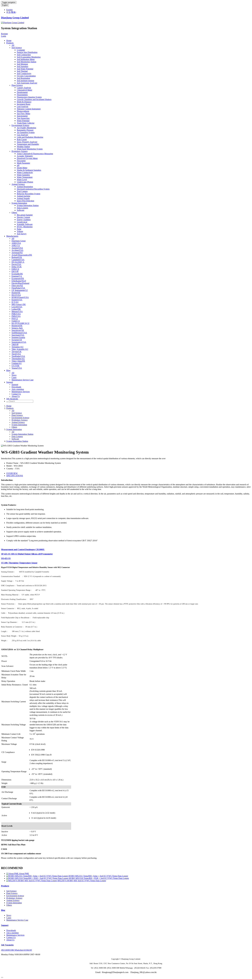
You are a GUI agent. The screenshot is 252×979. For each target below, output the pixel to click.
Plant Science (17, 85)
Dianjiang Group (19, 241)
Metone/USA (17, 311)
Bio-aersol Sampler (25, 215)
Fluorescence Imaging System (29, 97)
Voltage (20, 231)
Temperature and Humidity (28, 144)
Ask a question (18, 389)
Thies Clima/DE (18, 361)
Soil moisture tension (25, 80)
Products (10, 43)
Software (20, 210)
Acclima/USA (17, 250)
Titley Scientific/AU (20, 349)
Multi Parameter (23, 163)
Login (3, 36)
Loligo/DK (16, 309)
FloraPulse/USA (18, 288)
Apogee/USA (17, 248)
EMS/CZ (15, 269)
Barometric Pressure (25, 130)
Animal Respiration (25, 186)
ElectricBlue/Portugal (20, 283)
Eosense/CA (17, 276)
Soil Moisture (22, 64)
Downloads (16, 387)
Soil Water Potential (25, 69)
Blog (8, 370)
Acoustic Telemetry (25, 156)
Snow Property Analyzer (27, 142)
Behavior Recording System (28, 194)
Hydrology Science (20, 151)
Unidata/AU (17, 363)
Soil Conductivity (24, 73)
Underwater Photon (25, 182)
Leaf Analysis (22, 106)
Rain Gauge (22, 139)
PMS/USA (16, 316)
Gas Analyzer (22, 135)
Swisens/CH (17, 340)
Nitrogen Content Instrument (29, 109)
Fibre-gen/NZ (17, 285)
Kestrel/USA (17, 300)
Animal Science (18, 184)
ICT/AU (15, 302)
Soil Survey (22, 234)
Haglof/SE (16, 293)
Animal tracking (23, 196)
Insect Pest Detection (25, 201)
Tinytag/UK (17, 351)
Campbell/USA (18, 260)
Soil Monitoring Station (26, 62)
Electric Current (23, 217)
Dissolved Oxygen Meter (27, 158)
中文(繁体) (11, 12)
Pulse (19, 229)
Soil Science (17, 47)
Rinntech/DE (17, 326)
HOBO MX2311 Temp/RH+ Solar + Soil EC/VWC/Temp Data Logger (98, 876)
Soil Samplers (22, 66)
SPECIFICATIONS (14, 476)
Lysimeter (21, 50)
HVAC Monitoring (25, 227)
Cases (14, 377)
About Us (16, 396)
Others (14, 212)
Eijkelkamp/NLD (19, 281)
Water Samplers (23, 175)
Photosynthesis (23, 111)
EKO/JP (15, 271)
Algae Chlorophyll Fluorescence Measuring (35, 153)
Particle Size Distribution (27, 52)
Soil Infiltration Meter (26, 59)
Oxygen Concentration (26, 76)
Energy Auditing (24, 219)
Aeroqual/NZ (17, 252)
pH (18, 165)
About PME (24, 873)
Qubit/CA (16, 321)
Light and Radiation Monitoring (30, 137)
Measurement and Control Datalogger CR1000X (22, 549)
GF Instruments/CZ (20, 290)
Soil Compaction (24, 55)
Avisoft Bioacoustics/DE (22, 255)
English (5, 5)
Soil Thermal (22, 71)
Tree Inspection (23, 118)
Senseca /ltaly (17, 328)
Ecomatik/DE (17, 274)
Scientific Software (25, 224)
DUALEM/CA (18, 262)
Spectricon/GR (18, 330)
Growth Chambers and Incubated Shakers (34, 99)
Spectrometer (22, 116)
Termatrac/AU (17, 347)
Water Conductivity (25, 172)
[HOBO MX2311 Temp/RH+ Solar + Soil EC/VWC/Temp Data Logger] (37, 876)
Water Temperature (25, 177)
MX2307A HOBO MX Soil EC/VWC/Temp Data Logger (81, 881)
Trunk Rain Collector (25, 123)
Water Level (22, 179)
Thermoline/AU (18, 358)
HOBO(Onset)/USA (20, 297)
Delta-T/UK (17, 267)
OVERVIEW (12, 473)
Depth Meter (22, 168)
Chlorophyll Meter (24, 90)
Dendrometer (22, 92)
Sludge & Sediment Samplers (29, 170)
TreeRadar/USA (18, 356)
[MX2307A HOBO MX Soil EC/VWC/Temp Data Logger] (31, 881)
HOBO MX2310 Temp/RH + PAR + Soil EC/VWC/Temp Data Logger (99, 878)
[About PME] (12, 873)
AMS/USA (16, 243)
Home (8, 40)
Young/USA (17, 368)
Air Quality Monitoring (26, 128)
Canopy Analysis (24, 88)
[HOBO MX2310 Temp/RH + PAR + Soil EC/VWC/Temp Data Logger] (37, 878)
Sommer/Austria (18, 337)
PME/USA (16, 314)
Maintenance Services (21, 391)
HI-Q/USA (16, 295)
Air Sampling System (26, 132)
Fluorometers (22, 95)
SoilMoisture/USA (19, 333)
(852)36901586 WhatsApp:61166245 (16, 950)
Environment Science (20, 125)
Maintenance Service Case (22, 380)
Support (9, 382)
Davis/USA (16, 264)
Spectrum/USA (18, 335)
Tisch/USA (16, 354)
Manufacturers (12, 236)
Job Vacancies (12, 399)
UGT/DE (15, 366)
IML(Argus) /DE (19, 304)
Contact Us (16, 394)
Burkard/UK (17, 257)
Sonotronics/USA (19, 342)
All (13, 45)
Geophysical (22, 222)
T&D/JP (15, 344)
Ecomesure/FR (18, 278)
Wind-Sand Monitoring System (30, 149)
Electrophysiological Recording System (33, 189)
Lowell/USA (17, 307)
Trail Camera (22, 191)
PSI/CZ (15, 318)
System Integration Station (28, 205)
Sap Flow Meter (23, 113)
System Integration (19, 203)
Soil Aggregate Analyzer (27, 83)
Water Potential (23, 121)
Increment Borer (23, 104)
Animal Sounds (23, 198)
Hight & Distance (24, 102)
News (14, 375)
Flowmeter (21, 161)
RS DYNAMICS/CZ (20, 323)
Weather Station (23, 146)
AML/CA (16, 245)
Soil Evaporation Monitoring (29, 57)
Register (4, 34)
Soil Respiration (23, 78)
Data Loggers (22, 208)
